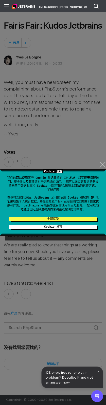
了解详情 (53, 190)
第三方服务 (75, 205)
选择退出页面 (44, 209)
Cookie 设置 (53, 227)
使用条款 (69, 201)
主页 (23, 6)
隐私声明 (54, 201)
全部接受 (53, 219)
